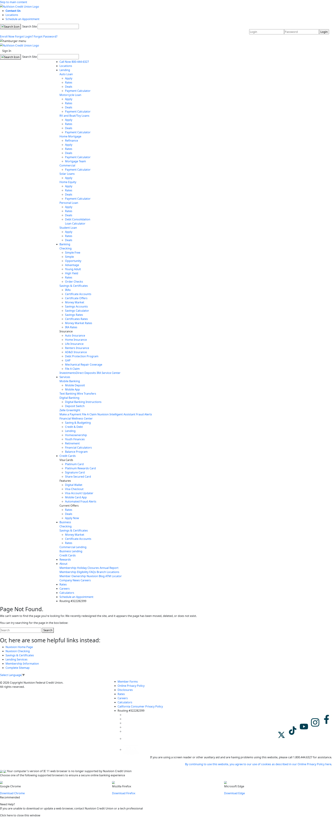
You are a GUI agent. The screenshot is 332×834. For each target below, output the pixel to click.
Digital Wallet (73, 485)
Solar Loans (67, 174)
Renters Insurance (77, 348)
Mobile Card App (76, 497)
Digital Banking (69, 398)
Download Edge (234, 793)
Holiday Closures (88, 568)
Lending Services (16, 659)
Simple (69, 257)
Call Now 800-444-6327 (74, 62)
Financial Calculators (78, 447)
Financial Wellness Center (76, 418)
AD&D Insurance (76, 352)
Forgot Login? (24, 36)
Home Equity (67, 182)
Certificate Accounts (78, 294)
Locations (12, 15)
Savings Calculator (77, 311)
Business (65, 522)
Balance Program (76, 452)
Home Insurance (76, 340)
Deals (68, 86)
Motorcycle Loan (70, 95)
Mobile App (72, 389)
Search (47, 630)
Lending (64, 70)
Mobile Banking (69, 381)
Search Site (29, 26)
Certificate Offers (76, 298)
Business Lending (70, 551)
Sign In (6, 51)
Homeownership (76, 435)
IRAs (68, 290)
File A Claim (72, 369)
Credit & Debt (74, 427)
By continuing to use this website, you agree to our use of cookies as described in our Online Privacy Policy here (258, 764)
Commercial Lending (72, 547)
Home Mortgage (70, 136)
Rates (68, 82)
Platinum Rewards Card (80, 468)
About (63, 564)
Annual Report (109, 568)
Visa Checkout (74, 489)
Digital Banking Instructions (83, 402)
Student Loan (68, 228)
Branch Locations (108, 572)
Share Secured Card (78, 476)
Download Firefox (123, 793)
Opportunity (73, 261)
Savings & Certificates (73, 286)
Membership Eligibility (74, 572)
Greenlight (73, 410)
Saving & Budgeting (78, 423)
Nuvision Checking (18, 651)
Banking (64, 244)
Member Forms (128, 681)
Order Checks (74, 281)
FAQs (92, 572)
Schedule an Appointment (22, 19)
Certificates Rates (76, 319)
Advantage (72, 265)
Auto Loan (66, 74)
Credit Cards (67, 456)
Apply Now (72, 518)
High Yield (71, 273)
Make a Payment (70, 414)
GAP (68, 360)
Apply (68, 78)
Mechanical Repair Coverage (83, 364)
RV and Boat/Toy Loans (74, 116)
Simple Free (72, 252)
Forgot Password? (45, 36)
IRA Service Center (109, 373)
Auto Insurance (75, 335)
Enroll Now (7, 36)
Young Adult (73, 269)
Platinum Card (74, 464)
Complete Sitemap (18, 668)
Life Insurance (74, 344)
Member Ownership (72, 576)
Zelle (62, 410)
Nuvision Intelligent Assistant (116, 414)
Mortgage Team (75, 161)
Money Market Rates (78, 323)
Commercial (67, 165)
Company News (69, 580)
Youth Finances (75, 439)
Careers (86, 580)
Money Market (74, 302)
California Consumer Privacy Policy (140, 706)
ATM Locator (113, 576)
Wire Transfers (86, 393)
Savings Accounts (76, 306)
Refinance (71, 140)
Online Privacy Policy (131, 686)
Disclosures (125, 690)
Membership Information (22, 663)
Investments (67, 373)
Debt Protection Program (81, 356)
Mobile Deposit (75, 385)
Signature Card (75, 472)
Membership (67, 568)
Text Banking (67, 393)
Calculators (66, 593)
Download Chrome (12, 793)
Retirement (72, 443)
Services (64, 377)
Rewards (65, 559)
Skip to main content (13, 2)
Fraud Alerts (144, 414)
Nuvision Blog (96, 576)
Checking (65, 248)
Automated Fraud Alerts (81, 501)
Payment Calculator (78, 91)
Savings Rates (74, 315)
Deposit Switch (75, 406)
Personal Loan (68, 203)
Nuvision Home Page (19, 647)
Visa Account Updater (79, 493)
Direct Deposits (86, 373)
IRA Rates (71, 327)
